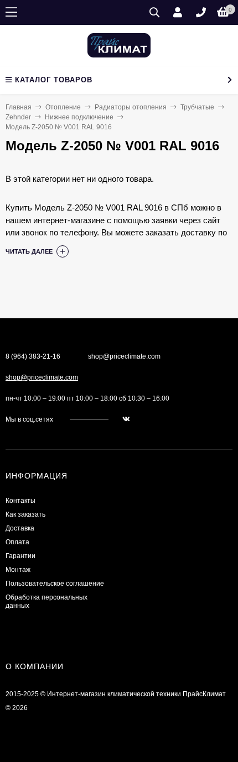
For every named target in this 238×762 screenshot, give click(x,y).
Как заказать (25, 514)
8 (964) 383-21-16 (33, 356)
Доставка (20, 528)
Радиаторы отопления (131, 107)
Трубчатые (197, 107)
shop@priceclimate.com (42, 377)
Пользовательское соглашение (55, 583)
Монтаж (18, 570)
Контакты (20, 501)
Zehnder (18, 117)
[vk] (126, 419)
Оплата (17, 542)
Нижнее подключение (79, 117)
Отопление (63, 107)
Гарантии (20, 556)
